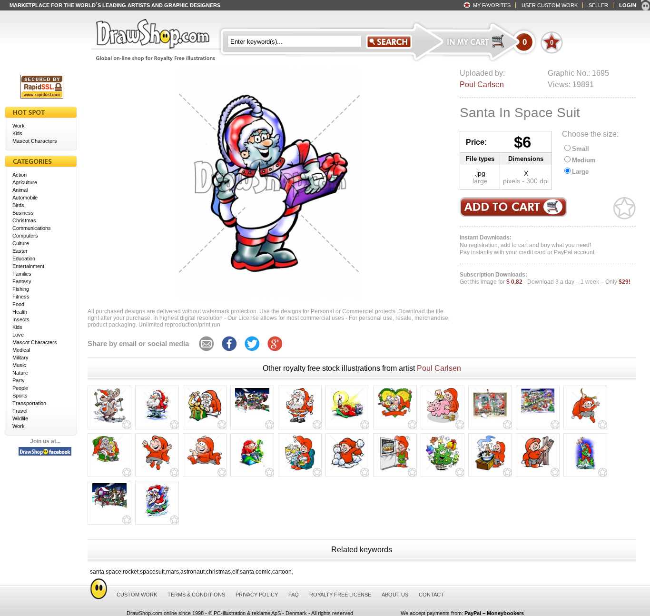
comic (263, 571)
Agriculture (24, 182)
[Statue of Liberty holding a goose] (585, 470)
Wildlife (20, 418)
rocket (130, 571)
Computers (25, 235)
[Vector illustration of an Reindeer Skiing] (109, 422)
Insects (21, 319)
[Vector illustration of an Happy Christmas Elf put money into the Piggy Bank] (443, 422)
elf (235, 571)
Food (18, 304)
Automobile (25, 197)
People (20, 388)
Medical (21, 350)
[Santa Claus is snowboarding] (157, 518)
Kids (17, 133)
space (113, 571)
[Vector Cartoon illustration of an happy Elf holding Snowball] (347, 470)
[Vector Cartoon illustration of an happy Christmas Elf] (538, 468)
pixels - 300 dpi (526, 181)
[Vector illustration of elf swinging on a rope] (585, 422)
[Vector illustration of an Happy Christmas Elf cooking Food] (490, 470)
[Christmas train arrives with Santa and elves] (538, 413)
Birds (18, 205)
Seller (598, 5)
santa (97, 571)
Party (18, 380)
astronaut (192, 571)
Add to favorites (624, 208)
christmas (218, 571)
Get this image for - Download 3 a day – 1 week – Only (545, 278)
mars (172, 571)
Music (19, 365)
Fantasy (21, 281)
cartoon (282, 571)
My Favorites (492, 5)
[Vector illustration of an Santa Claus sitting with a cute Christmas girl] (109, 461)
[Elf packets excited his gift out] (252, 470)
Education (23, 258)
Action (19, 175)
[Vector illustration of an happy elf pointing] (204, 464)
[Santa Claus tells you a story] (157, 422)
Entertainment (28, 266)
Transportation (29, 403)
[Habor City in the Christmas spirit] (109, 508)
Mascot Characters (34, 141)
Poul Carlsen (482, 84)
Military (20, 357)
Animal (20, 190)
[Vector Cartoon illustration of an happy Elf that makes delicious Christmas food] (395, 470)
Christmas (24, 220)
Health (19, 312)
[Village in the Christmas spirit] (252, 413)
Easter (20, 251)
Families (21, 274)
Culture (20, 243)
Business (23, 213)
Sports (20, 395)
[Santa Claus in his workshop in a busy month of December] (490, 419)
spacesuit (152, 571)
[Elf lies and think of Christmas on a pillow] (347, 420)
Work (18, 126)
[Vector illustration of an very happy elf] (157, 470)
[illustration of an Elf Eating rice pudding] (395, 417)
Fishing (20, 289)
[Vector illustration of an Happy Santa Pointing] (300, 422)
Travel (19, 411)
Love (18, 335)
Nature (20, 373)
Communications (31, 228)
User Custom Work (550, 5)
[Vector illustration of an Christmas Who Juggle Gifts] (442, 470)
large (480, 181)
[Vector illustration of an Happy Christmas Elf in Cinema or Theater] (300, 470)
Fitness (21, 296)
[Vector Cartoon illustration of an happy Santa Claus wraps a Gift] (204, 422)
